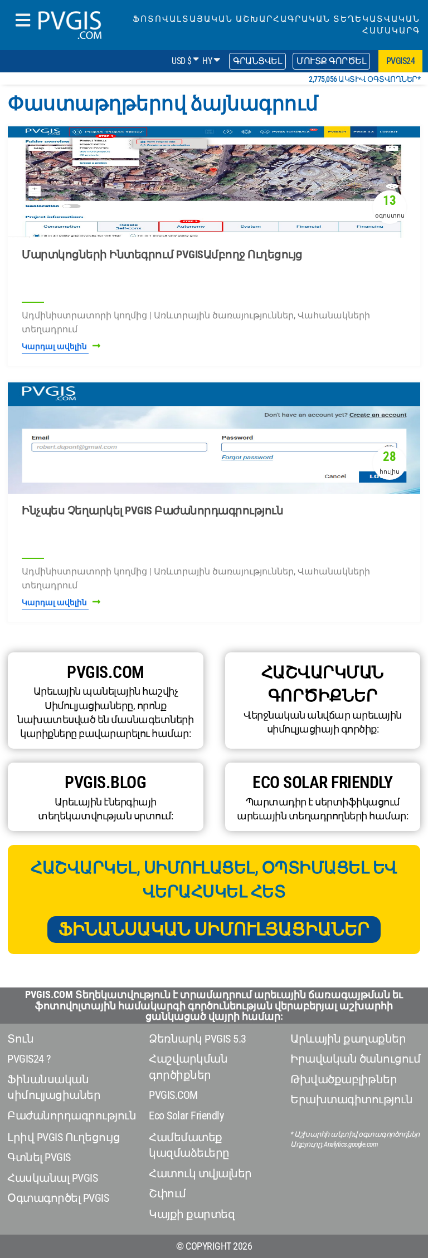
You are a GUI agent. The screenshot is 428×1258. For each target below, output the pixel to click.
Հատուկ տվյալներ (200, 1173)
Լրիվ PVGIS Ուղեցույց (63, 1137)
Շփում (167, 1193)
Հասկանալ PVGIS (52, 1178)
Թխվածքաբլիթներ (343, 1079)
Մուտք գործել (331, 61)
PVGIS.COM (173, 1095)
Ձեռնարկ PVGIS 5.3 (197, 1038)
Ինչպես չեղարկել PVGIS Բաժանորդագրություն (152, 510)
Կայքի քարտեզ (192, 1214)
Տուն (20, 1038)
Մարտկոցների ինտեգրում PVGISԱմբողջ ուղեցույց (162, 254)
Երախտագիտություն (351, 1099)
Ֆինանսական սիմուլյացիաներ (214, 929)
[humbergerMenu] (23, 21)
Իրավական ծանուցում (355, 1058)
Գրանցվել (257, 61)
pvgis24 (400, 61)
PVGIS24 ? (29, 1058)
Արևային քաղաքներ (348, 1038)
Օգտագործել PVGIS (58, 1198)
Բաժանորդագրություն (71, 1115)
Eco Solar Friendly (186, 1115)
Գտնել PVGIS (39, 1157)
